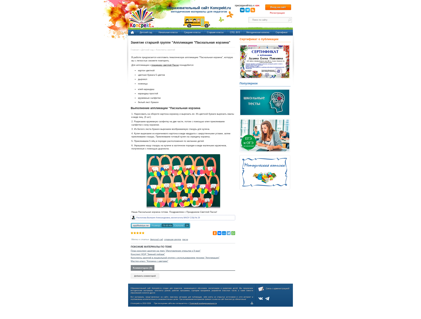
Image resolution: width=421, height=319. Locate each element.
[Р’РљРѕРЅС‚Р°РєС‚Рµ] (219, 233)
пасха (185, 239)
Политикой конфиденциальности (203, 303)
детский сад (156, 239)
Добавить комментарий (145, 276)
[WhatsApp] (233, 233)
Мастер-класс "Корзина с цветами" (149, 261)
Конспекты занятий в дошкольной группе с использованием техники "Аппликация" (175, 257)
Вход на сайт (278, 7)
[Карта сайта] (253, 303)
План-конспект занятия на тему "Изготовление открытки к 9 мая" (166, 250)
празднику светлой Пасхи (165, 65)
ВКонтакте (242, 10)
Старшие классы (215, 32)
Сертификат (282, 32)
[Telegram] (229, 233)
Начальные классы (168, 32)
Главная (132, 32)
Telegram (247, 10)
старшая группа (172, 239)
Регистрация (277, 13)
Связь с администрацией (277, 288)
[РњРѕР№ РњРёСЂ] (224, 233)
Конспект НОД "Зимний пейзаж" (148, 254)
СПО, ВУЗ (235, 32)
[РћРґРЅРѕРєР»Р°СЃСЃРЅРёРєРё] (215, 233)
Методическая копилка (257, 32)
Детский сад (146, 32)
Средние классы (192, 32)
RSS (252, 10)
